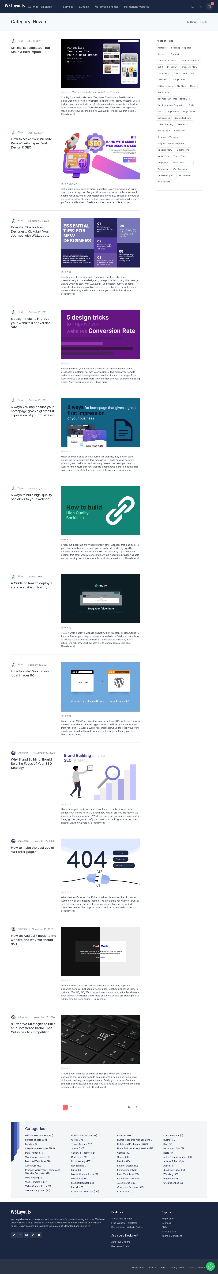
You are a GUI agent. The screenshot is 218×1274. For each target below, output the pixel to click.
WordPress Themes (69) (38, 1157)
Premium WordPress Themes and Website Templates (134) (42, 1172)
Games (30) (123, 1157)
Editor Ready (163, 73)
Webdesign (163, 169)
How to (67, 92)
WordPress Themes (106, 6)
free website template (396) (40, 1148)
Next (131, 1107)
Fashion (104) (124, 1161)
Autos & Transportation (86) (178, 1157)
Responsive (180, 131)
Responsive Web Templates (171, 143)
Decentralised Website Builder (127, 1227)
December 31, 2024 (38, 220)
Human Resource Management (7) (135, 1139)
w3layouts (22, 752)
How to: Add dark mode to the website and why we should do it (33, 940)
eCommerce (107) (126, 1182)
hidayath (22, 929)
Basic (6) (168, 1152)
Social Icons (178, 162)
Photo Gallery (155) (81, 1161)
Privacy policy (169, 1231)
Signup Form (163, 156)
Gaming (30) (123, 1152)
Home (193, 22)
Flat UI (193, 86)
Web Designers (180, 169)
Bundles (84, 6)
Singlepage (163, 162)
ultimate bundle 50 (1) (36, 1139)
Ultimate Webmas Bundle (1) (39, 1135)
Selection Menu (165, 150)
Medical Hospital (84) (82, 1182)
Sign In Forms (183, 150)
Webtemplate (164, 182)
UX (196, 162)
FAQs (164, 1227)
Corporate (175, 54)
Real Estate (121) (79, 1157)
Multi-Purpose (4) (34, 1152)
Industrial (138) (124, 1135)
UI (190, 162)
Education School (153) (129, 1178)
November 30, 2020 (44, 752)
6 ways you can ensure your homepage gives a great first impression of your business (32, 411)
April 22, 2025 (35, 132)
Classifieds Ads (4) (173, 1135)
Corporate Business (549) (131, 1187)
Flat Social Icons (165, 86)
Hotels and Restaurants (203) (132, 1144)
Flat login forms (178, 79)
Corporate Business (167, 60)
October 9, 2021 (36, 488)
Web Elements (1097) (36, 1182)
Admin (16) (168, 1165)
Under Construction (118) (84, 1135)
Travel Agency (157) (82, 1144)
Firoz (20, 40)
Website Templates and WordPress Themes (95, 92)
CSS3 (160, 67)
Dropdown (172, 67)
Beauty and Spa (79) (174, 1148)
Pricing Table (164, 131)
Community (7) (125, 1191)
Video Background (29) (37, 1190)
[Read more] (68, 114)
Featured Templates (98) (38, 1161)
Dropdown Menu (189, 67)
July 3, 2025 (34, 41)
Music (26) (77, 1170)
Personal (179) (171, 1178)
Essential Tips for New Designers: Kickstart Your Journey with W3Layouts (30, 231)
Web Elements (185, 175)
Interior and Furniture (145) (85, 1191)
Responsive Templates (169, 137)
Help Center (168, 1218)
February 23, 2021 (37, 664)
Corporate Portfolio (190, 60)
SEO (74, 183)
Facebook (20, 1235)
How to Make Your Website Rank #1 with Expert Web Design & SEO (31, 143)
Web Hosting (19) (34, 1177)
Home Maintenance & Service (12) (135, 1148)
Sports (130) (77, 1148)
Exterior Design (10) (127, 1165)
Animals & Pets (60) (173, 1161)
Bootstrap (162, 48)
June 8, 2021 (35, 576)
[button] (192, 6)
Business (162, 54)
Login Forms (173, 111)
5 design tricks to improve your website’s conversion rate (31, 323)
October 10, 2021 (37, 312)
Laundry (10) (77, 1187)
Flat (193, 73)
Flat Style (181, 86)
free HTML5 (163, 92)
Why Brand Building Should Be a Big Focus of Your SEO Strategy (31, 764)
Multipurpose (164, 118)
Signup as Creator (120, 1246)
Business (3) (169, 1139)
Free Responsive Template (170, 105)
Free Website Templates (124, 1223)
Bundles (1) (31, 1144)
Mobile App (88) (80, 1178)
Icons (160, 111)
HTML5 (191, 105)
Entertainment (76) (127, 1170)
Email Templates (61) (128, 1174)
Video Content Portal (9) (38, 1186)
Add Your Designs (120, 1241)
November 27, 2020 (44, 841)
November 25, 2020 (42, 929)
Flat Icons (162, 79)
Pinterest (33, 1235)
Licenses (166, 1223)
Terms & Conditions (172, 1235)
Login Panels (189, 111)
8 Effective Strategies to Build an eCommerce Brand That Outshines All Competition (33, 1028)
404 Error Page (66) (174, 1170)
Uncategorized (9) (173, 1182)
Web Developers (165, 175)
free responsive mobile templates (174, 99)
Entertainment (180, 73)
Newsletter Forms (182, 118)
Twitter (14, 1235)
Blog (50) (168, 1144)
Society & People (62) (83, 1152)
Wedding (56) (170, 1174)
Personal (182, 124)
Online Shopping (165, 124)
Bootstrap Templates (181, 48)
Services (68, 6)
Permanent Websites (136, 6)
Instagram (26, 1235)
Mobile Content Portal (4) (84, 1174)
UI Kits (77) (77, 1139)
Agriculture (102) (33, 1165)
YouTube (39, 1235)
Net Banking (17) (80, 1165)
